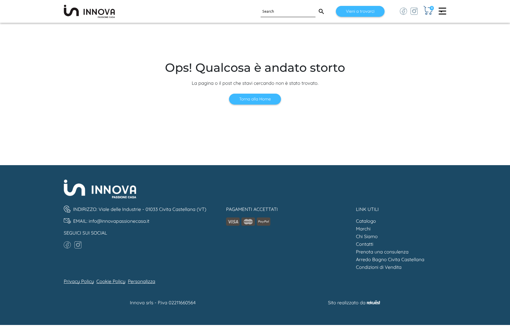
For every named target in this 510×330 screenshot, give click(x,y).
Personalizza (141, 281)
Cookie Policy (111, 281)
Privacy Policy (79, 281)
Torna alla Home (255, 99)
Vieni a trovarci (360, 11)
